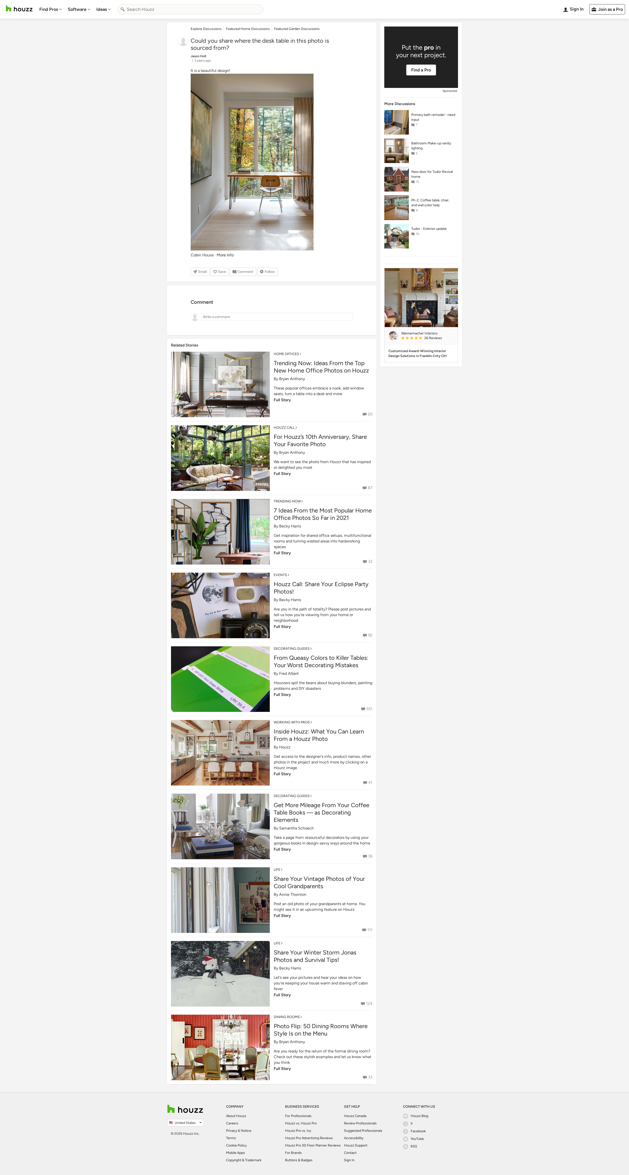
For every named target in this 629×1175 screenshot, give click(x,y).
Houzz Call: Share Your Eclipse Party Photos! (321, 588)
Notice (246, 1131)
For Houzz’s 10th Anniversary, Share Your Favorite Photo (320, 440)
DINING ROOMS (287, 1017)
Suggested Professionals (363, 1131)
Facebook (418, 1131)
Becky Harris (290, 526)
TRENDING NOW (287, 501)
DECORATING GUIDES (292, 649)
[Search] (123, 9)
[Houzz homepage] (19, 8)
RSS (414, 1146)
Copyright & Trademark (243, 1160)
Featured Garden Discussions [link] (297, 29)
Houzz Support (355, 1145)
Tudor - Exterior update (429, 229)
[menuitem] (50, 9)
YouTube (417, 1139)
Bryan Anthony (292, 378)
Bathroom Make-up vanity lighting (431, 145)
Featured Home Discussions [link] (248, 29)
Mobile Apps (235, 1153)
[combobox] (190, 9)
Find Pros (48, 9)
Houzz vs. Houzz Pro (301, 1123)
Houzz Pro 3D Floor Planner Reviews (313, 1145)
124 (369, 1003)
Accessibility (353, 1138)
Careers (232, 1123)
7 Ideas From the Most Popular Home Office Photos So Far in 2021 (323, 514)
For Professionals (298, 1116)
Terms (231, 1138)
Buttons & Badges (299, 1160)
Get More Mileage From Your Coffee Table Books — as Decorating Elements (321, 812)
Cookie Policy (236, 1145)
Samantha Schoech (296, 828)
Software (77, 9)
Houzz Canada (355, 1116)
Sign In (349, 1160)
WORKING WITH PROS (292, 722)
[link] (427, 338)
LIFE (277, 870)
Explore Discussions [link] (206, 29)
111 (369, 929)
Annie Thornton (292, 894)
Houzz (284, 747)
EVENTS (280, 575)
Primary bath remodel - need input (433, 117)
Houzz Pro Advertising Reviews (309, 1138)
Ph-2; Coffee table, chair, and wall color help (430, 202)
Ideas (101, 9)
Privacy (231, 1131)
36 (370, 856)
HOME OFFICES (286, 354)
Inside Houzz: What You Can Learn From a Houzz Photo (319, 735)
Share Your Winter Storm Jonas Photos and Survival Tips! (315, 956)
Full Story (282, 400)
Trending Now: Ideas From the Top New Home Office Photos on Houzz (321, 366)
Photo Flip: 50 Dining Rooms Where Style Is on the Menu (321, 1030)
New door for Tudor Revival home (432, 174)
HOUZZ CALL (284, 428)
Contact (350, 1153)
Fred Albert (289, 673)
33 (370, 1077)
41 (370, 782)
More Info (225, 255)
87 (370, 487)
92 (370, 635)
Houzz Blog (419, 1116)
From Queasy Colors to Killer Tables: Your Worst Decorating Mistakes (321, 661)
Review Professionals (360, 1123)
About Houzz (236, 1116)
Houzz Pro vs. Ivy (298, 1131)
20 (370, 414)
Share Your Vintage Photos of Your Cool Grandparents (319, 882)
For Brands (293, 1153)
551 (369, 708)
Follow (270, 272)
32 (370, 561)
